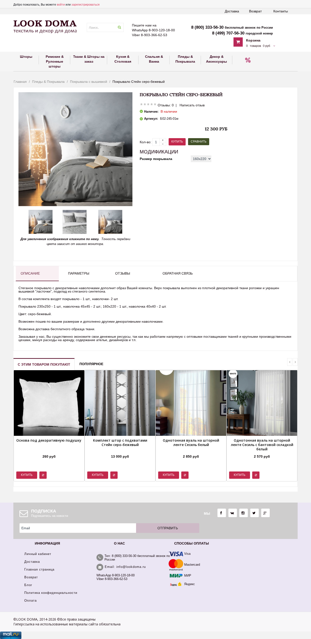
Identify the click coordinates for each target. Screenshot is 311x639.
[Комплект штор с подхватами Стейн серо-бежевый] (120, 450)
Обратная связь (178, 273)
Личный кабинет (37, 554)
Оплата (30, 600)
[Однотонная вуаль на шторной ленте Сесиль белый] (191, 450)
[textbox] (105, 27)
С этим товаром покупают (44, 364)
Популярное (91, 364)
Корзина (253, 40)
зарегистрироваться (85, 4)
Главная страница (39, 569)
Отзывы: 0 (166, 105)
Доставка (232, 11)
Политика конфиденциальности (50, 593)
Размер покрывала (156, 159)
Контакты (280, 11)
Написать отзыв (192, 105)
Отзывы (122, 273)
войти (61, 4)
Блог (28, 585)
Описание (30, 273)
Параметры (78, 273)
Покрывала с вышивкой (88, 82)
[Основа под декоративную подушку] (48, 450)
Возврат (255, 11)
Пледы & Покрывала (48, 82)
